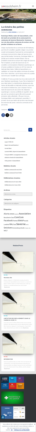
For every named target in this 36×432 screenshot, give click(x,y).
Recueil (11, 109)
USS (29, 228)
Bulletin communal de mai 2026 (13, 169)
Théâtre (26, 228)
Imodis (26, 220)
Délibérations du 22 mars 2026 (13, 181)
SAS (15, 224)
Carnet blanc (8, 148)
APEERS (12, 214)
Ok (12, 430)
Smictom (8, 228)
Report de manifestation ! (12, 145)
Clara (12, 217)
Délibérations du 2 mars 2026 (13, 185)
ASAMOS (17, 214)
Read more (7, 287)
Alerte (6, 214)
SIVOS (27, 224)
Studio (23, 228)
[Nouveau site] (18, 261)
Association (25, 213)
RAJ (11, 224)
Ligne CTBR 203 (9, 142)
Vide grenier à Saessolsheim (12, 160)
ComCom (19, 217)
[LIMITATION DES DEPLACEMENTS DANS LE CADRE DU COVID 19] (18, 302)
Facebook (8, 220)
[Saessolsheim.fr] (12, 6)
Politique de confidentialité (22, 430)
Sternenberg (16, 228)
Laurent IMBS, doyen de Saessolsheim (15, 151)
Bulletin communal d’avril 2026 (13, 172)
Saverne (21, 224)
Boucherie (7, 217)
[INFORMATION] (18, 343)
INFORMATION (8, 359)
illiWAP (21, 221)
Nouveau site (8, 277)
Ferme (15, 221)
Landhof (6, 224)
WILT (6, 230)
